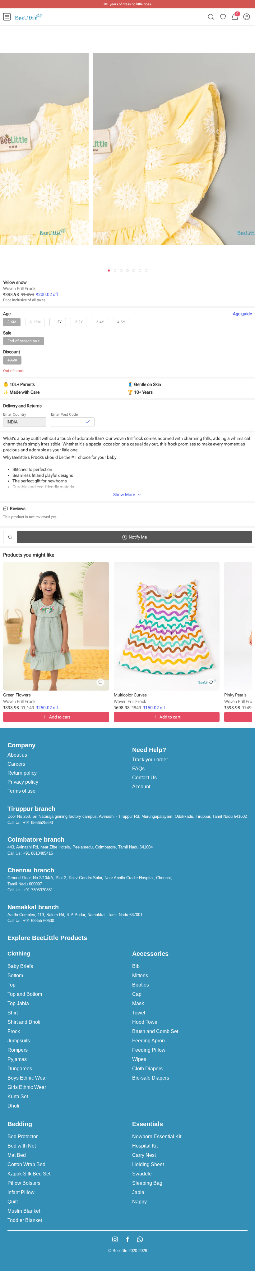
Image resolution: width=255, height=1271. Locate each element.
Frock (13, 1031)
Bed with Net (21, 1145)
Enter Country (14, 414)
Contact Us (144, 777)
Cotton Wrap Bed (26, 1164)
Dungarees (19, 1068)
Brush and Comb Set (155, 1031)
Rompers (17, 1050)
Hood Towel (145, 1022)
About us (17, 755)
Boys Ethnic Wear (27, 1078)
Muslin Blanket (23, 1211)
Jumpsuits (18, 1040)
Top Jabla (18, 1003)
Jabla (138, 1192)
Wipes (139, 1059)
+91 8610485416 (38, 853)
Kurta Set (17, 1096)
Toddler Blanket (24, 1220)
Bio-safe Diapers (150, 1078)
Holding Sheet (148, 1164)
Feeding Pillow (148, 1050)
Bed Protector (22, 1136)
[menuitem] (7, 16)
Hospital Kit (145, 1145)
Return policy (22, 773)
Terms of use (21, 791)
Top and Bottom (24, 994)
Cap (136, 994)
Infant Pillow (21, 1192)
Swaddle (142, 1173)
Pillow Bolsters (23, 1183)
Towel (138, 1012)
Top (11, 984)
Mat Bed (16, 1155)
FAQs (138, 768)
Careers (16, 764)
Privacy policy (22, 782)
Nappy (139, 1201)
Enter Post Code (64, 414)
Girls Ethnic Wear (26, 1087)
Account (141, 786)
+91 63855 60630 (38, 920)
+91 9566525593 (38, 822)
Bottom (15, 975)
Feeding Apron (148, 1040)
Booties (140, 984)
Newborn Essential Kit (156, 1136)
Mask (138, 1003)
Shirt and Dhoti (23, 1022)
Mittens (140, 975)
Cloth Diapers (147, 1068)
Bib (136, 966)
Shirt (12, 1012)
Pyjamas (17, 1059)
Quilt (12, 1201)
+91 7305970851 (38, 890)
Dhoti (13, 1105)
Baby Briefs (20, 966)
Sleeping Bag (147, 1183)
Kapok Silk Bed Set (28, 1173)
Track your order (150, 759)
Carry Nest (144, 1155)
